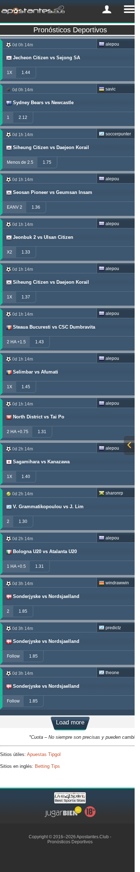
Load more (70, 722)
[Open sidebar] (129, 445)
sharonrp (114, 493)
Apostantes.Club (92, 836)
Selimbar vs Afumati (35, 372)
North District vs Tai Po (38, 416)
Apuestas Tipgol (44, 754)
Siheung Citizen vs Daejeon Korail (51, 147)
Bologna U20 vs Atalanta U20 (45, 551)
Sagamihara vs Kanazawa (41, 461)
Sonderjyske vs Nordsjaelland (46, 596)
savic (111, 89)
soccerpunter (118, 133)
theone (112, 672)
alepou (112, 44)
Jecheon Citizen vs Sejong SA (46, 57)
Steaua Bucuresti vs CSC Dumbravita (54, 327)
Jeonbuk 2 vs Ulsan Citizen (43, 237)
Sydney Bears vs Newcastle (43, 102)
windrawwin (117, 582)
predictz (113, 627)
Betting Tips (47, 766)
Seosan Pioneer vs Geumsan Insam (52, 192)
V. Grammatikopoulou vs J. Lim (48, 506)
